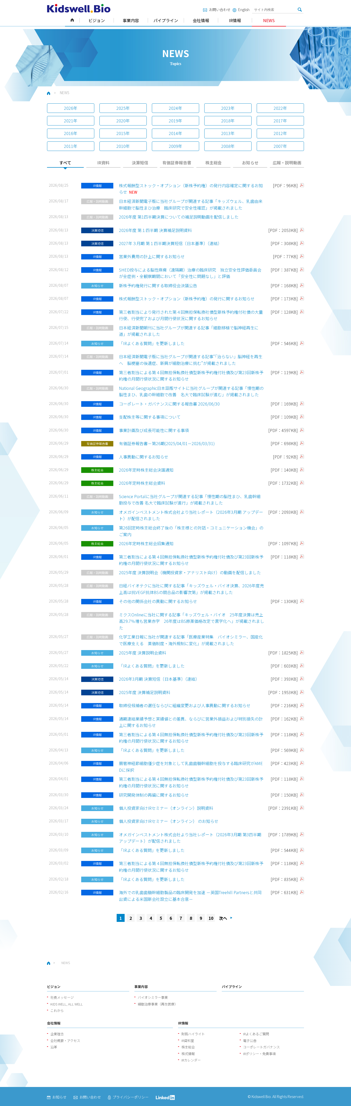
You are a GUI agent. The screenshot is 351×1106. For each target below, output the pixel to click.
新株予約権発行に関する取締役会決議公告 (158, 285)
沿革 (53, 1047)
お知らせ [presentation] (250, 163)
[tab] (65, 164)
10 (211, 918)
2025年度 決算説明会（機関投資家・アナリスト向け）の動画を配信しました (190, 572)
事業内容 (131, 20)
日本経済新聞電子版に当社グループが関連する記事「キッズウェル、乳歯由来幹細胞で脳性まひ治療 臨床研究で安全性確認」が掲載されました (191, 204)
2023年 (228, 108)
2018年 (228, 121)
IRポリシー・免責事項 (259, 1053)
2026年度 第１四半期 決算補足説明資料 (155, 230)
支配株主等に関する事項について (150, 417)
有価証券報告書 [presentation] (176, 163)
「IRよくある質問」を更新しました (151, 343)
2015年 (123, 133)
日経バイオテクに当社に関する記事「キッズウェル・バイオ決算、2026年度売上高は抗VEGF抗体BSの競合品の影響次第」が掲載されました (191, 588)
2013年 (228, 133)
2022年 (280, 108)
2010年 (123, 146)
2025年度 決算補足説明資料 (144, 692)
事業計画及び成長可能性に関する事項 (154, 430)
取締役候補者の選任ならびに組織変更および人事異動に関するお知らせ (185, 705)
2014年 (175, 133)
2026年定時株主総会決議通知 (146, 470)
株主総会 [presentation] (213, 163)
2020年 (123, 121)
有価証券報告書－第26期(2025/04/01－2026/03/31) (167, 443)
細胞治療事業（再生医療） (158, 1004)
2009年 (175, 146)
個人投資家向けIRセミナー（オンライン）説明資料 (166, 808)
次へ (223, 918)
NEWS (269, 20)
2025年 (123, 108)
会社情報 (201, 20)
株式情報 (188, 1053)
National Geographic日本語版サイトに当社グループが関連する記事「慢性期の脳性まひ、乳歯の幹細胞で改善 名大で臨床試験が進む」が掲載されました (191, 391)
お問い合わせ (219, 9)
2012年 (280, 133)
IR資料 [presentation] (103, 163)
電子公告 (249, 1040)
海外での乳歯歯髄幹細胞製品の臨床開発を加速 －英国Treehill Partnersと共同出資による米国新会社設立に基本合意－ (190, 895)
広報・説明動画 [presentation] (287, 163)
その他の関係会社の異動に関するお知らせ (158, 601)
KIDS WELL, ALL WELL (66, 1004)
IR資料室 (187, 1040)
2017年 (280, 121)
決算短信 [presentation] (140, 163)
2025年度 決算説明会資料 (142, 653)
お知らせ (59, 1097)
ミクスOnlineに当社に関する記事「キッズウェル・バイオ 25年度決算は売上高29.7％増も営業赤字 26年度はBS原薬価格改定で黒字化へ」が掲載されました (191, 621)
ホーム (72, 20)
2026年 (70, 108)
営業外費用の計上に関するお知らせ (152, 256)
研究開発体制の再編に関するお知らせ (154, 795)
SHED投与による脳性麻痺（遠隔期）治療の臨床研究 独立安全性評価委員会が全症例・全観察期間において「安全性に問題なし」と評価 (190, 273)
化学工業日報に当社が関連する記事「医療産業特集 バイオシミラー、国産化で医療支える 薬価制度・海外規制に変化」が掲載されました (191, 640)
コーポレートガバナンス (261, 1047)
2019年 (175, 121)
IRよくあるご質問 (256, 1033)
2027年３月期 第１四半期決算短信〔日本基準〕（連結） (170, 243)
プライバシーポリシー (131, 1097)
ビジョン (96, 20)
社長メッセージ (62, 997)
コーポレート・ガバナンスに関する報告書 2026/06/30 (169, 404)
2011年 (70, 146)
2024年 (175, 108)
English (244, 9)
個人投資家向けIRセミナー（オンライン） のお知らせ (168, 821)
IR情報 (235, 20)
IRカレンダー (191, 1060)
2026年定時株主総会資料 (142, 483)
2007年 (280, 146)
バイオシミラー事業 (153, 997)
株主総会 (188, 1047)
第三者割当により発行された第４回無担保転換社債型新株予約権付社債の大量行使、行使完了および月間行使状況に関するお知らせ (191, 315)
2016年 (70, 133)
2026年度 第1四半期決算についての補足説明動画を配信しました (178, 217)
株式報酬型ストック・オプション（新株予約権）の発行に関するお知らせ (187, 298)
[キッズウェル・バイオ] (78, 8)
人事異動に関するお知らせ (143, 457)
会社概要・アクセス (65, 1040)
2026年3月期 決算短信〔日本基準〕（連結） (159, 679)
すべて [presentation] (65, 163)
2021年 (70, 121)
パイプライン (165, 20)
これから (57, 1010)
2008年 (228, 146)
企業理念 (57, 1033)
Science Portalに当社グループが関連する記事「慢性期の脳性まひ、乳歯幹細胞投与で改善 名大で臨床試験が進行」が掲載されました (190, 499)
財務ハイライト (193, 1033)
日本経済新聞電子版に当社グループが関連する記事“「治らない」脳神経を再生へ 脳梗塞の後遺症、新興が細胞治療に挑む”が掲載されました (190, 359)
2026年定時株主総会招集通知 (146, 543)
